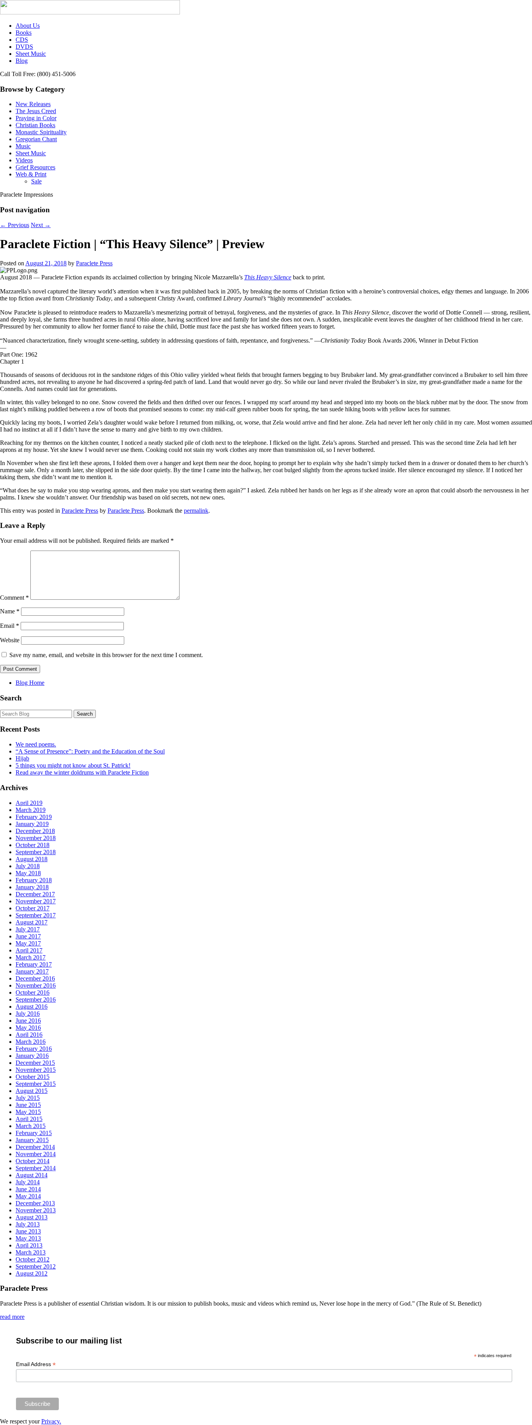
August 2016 (32, 1006)
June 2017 (28, 936)
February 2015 (34, 1133)
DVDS (24, 46)
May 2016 (28, 1027)
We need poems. (36, 744)
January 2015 (32, 1140)
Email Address (36, 1364)
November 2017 (36, 901)
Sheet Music (31, 53)
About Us (28, 25)
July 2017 (28, 929)
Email (9, 625)
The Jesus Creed (36, 111)
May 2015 (28, 1112)
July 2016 (28, 1013)
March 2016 (31, 1041)
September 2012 (36, 1266)
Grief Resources (35, 167)
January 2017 (32, 971)
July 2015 (28, 1098)
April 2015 (29, 1119)
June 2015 (28, 1105)
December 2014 (35, 1147)
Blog (22, 60)
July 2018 (28, 866)
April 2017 (29, 950)
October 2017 (32, 908)
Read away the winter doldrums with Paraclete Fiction (82, 772)
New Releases (33, 104)
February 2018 (34, 880)
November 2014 (36, 1154)
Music (23, 146)
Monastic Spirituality (41, 132)
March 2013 (31, 1252)
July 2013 (28, 1224)
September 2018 (36, 852)
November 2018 (36, 838)
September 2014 (36, 1168)
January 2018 (32, 887)
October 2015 (32, 1076)
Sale (36, 181)
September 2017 (36, 915)
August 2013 (32, 1217)
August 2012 (32, 1273)
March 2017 (31, 957)
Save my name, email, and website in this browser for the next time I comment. (106, 655)
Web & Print (31, 174)
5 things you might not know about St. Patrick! (73, 765)
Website (9, 640)
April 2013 (29, 1245)
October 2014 (32, 1161)
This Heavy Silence (267, 277)
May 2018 (28, 873)
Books (24, 32)
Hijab (22, 758)
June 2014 (28, 1189)
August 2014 (32, 1175)
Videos (24, 160)
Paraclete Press (94, 263)
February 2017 (34, 964)
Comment (14, 597)
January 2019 (32, 824)
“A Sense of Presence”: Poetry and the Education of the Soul (90, 751)
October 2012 (32, 1259)
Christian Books (35, 125)
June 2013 (28, 1231)
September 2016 (36, 999)
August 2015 (32, 1090)
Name (9, 611)
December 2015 (35, 1062)
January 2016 (32, 1055)
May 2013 (28, 1238)
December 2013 (35, 1203)
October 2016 (32, 992)
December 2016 (35, 978)
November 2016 (36, 985)
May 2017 (28, 943)
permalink (196, 510)
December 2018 (35, 831)
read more (12, 1316)
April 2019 (29, 803)
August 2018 (32, 859)
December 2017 (35, 894)
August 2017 (32, 922)
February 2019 (34, 817)
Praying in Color (36, 118)
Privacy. (51, 1421)
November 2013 (36, 1210)
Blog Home (30, 682)
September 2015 (36, 1083)
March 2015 (31, 1126)
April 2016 (29, 1034)
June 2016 (28, 1020)
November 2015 (36, 1069)
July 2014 (28, 1182)
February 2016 (34, 1048)
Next (41, 225)
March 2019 (31, 810)
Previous (14, 225)
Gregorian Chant (36, 139)
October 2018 (32, 845)
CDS (22, 39)
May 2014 (28, 1196)
